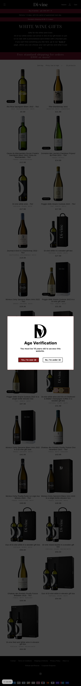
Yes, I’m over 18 (28, 360)
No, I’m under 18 (53, 360)
